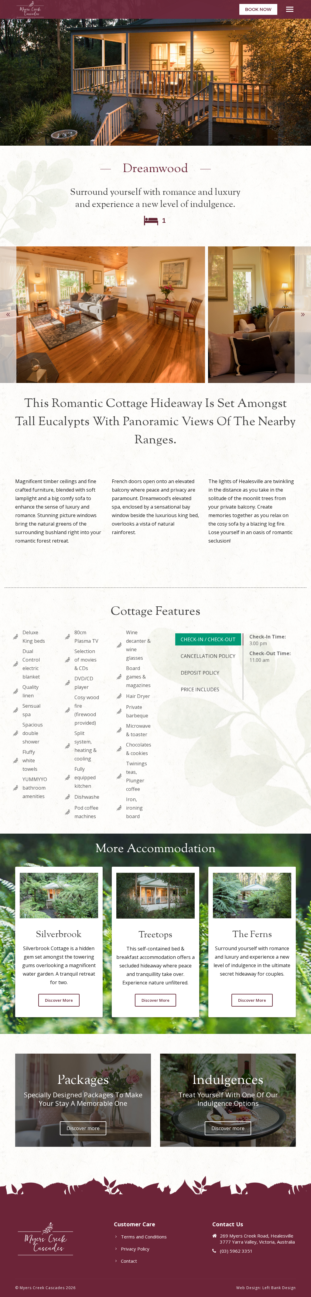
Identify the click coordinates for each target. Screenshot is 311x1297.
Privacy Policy (135, 1249)
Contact (129, 1261)
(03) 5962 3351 (236, 1251)
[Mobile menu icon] (290, 9)
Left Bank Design (279, 1287)
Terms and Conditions (144, 1237)
